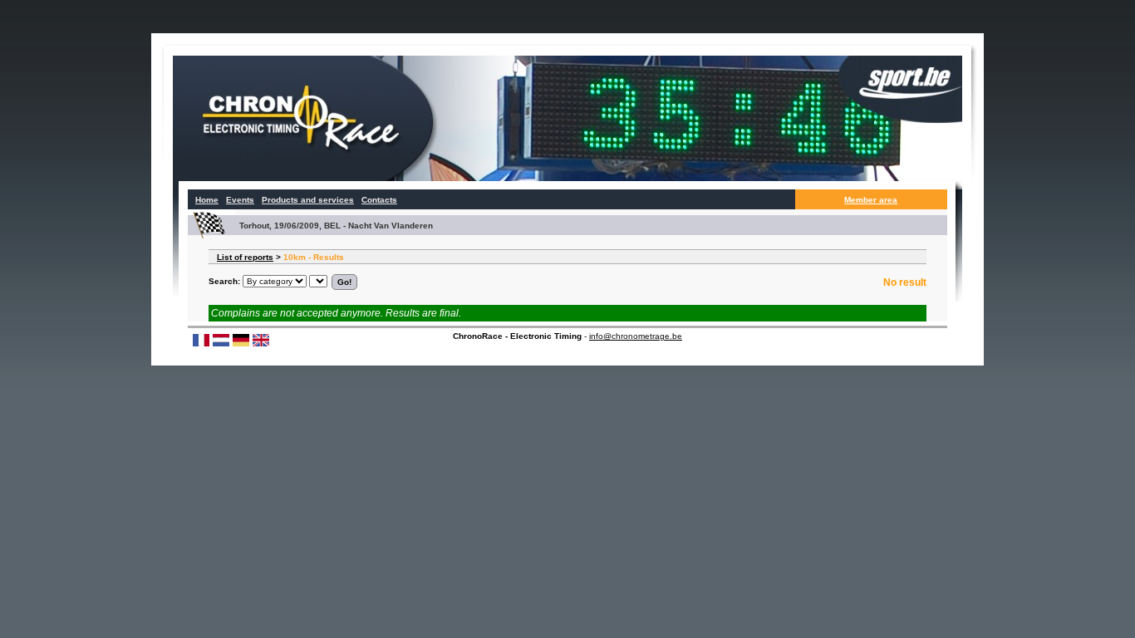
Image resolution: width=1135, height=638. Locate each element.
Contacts (379, 199)
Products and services (308, 199)
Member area (870, 199)
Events (240, 199)
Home (207, 199)
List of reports (245, 257)
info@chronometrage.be (635, 336)
